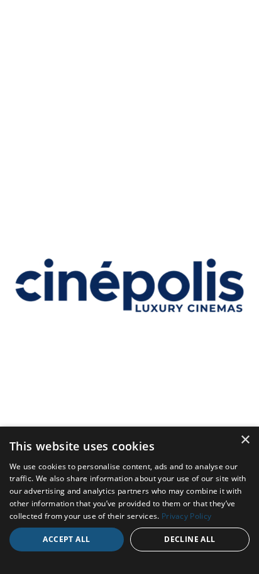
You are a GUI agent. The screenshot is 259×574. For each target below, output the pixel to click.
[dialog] (129, 500)
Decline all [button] (189, 539)
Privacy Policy (186, 516)
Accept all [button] (66, 539)
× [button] (245, 440)
